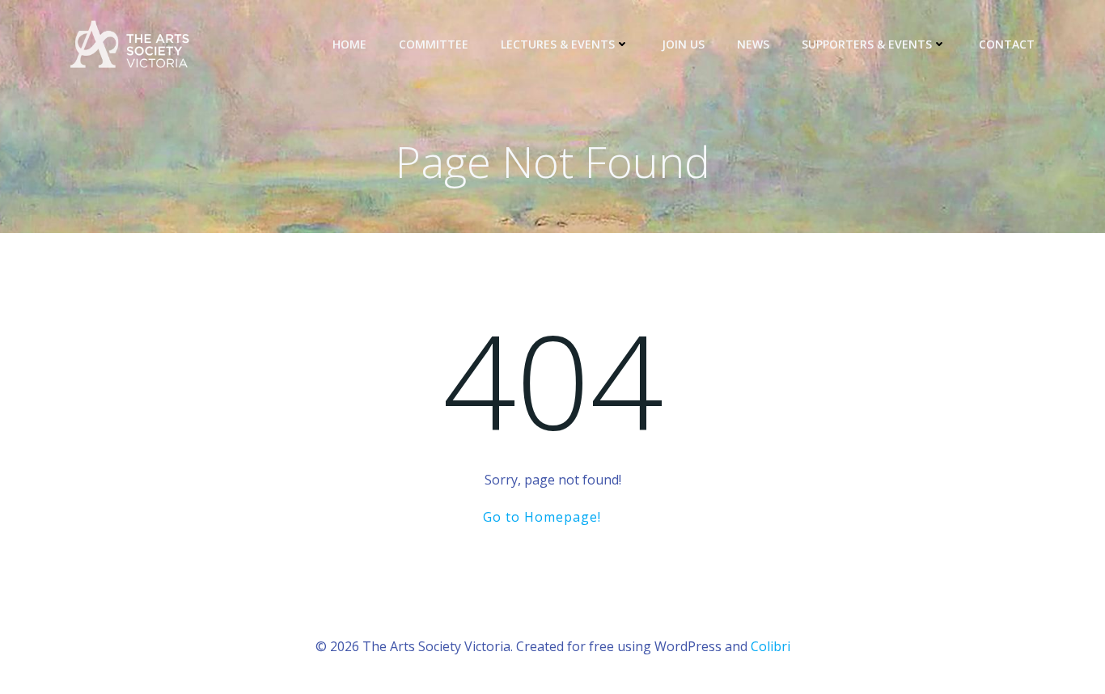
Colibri (770, 646)
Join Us (683, 44)
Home (349, 44)
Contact (1007, 44)
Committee (433, 44)
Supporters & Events (867, 44)
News (753, 44)
